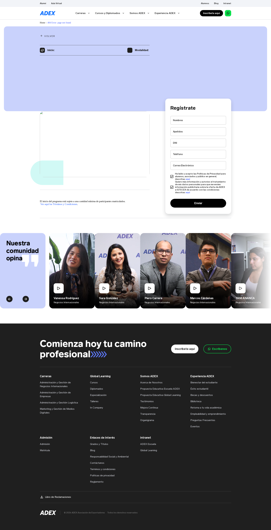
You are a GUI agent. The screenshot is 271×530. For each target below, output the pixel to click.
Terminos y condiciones (102, 469)
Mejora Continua (149, 407)
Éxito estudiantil (199, 388)
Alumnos (205, 3)
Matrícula (45, 450)
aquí (188, 179)
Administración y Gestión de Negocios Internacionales (55, 384)
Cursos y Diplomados (107, 13)
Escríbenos (219, 349)
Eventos (195, 426)
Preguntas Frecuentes (202, 420)
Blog (216, 3)
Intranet (227, 3)
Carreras (80, 13)
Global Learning (148, 450)
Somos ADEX (137, 13)
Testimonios (147, 401)
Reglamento (97, 481)
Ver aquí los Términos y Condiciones (58, 204)
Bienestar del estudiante (204, 382)
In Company (96, 407)
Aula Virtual (56, 3)
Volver (49, 36)
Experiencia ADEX (165, 13)
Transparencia (147, 413)
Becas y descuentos (201, 395)
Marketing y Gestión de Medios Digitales (57, 410)
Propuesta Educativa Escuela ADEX (160, 388)
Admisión (45, 444)
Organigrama (147, 420)
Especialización (98, 395)
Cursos (94, 382)
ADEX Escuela (148, 444)
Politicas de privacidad (102, 475)
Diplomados (96, 388)
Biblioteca (195, 401)
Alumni (43, 3)
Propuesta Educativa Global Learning (160, 395)
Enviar (198, 203)
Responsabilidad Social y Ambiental (109, 456)
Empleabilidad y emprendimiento (208, 413)
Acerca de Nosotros (151, 382)
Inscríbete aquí (211, 13)
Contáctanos (97, 462)
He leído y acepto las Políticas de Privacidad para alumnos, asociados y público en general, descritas (200, 176)
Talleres (94, 401)
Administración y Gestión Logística (59, 402)
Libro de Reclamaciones (58, 496)
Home (42, 23)
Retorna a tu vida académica (205, 407)
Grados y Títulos (99, 444)
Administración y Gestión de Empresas (55, 394)
